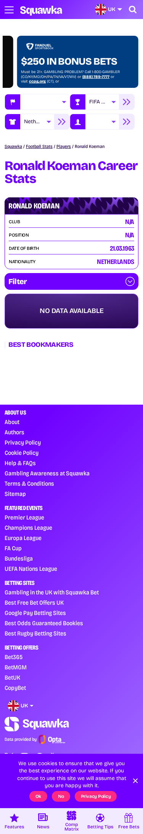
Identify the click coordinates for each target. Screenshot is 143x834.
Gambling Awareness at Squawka (47, 473)
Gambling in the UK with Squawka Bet (52, 592)
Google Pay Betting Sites (35, 612)
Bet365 (13, 657)
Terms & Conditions (29, 483)
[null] (44, 102)
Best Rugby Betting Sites (35, 633)
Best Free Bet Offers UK (34, 602)
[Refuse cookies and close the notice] (135, 780)
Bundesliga (19, 558)
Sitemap (15, 493)
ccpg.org (127, 81)
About (12, 422)
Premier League (24, 517)
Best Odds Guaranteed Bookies (44, 623)
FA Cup (13, 548)
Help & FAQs (20, 463)
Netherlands (39, 121)
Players (63, 146)
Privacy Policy (23, 442)
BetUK (12, 677)
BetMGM (16, 667)
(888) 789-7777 (61, 77)
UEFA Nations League (31, 568)
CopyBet (15, 687)
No (61, 796)
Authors (14, 432)
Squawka (13, 146)
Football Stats (39, 146)
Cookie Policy (22, 452)
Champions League (28, 527)
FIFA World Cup (104, 101)
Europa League (23, 538)
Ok (38, 796)
